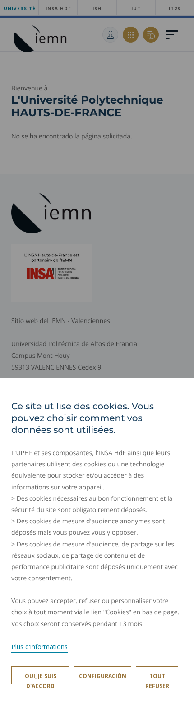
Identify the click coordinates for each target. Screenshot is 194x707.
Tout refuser (157, 678)
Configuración (102, 676)
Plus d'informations (39, 646)
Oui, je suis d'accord (40, 678)
